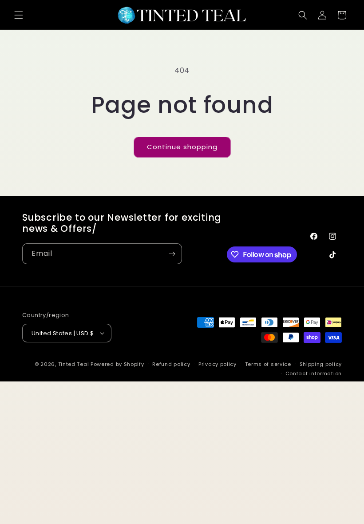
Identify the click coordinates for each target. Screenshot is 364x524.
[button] (18, 15)
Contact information (313, 373)
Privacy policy (217, 364)
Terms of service (268, 364)
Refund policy (171, 364)
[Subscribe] (172, 253)
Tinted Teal (73, 364)
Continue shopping (182, 146)
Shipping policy (321, 364)
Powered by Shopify (117, 364)
